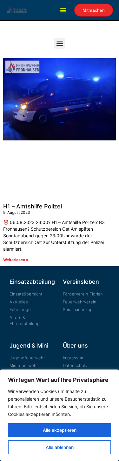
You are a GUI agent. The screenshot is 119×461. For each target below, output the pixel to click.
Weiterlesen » (16, 259)
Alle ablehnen (60, 447)
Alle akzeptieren (59, 430)
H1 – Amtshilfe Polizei (32, 206)
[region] (59, 415)
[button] (63, 10)
